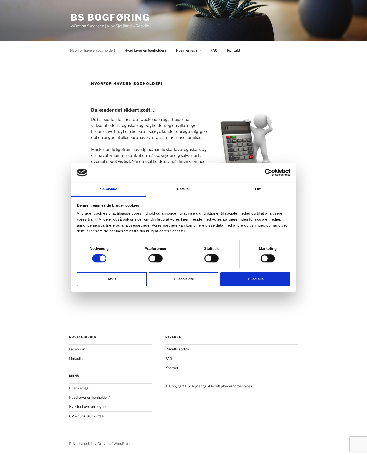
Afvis (111, 279)
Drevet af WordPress (114, 443)
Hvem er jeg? (186, 50)
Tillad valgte (183, 279)
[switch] (155, 258)
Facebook (77, 349)
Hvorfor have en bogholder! (92, 50)
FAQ (214, 50)
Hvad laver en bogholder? (145, 50)
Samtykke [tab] (108, 189)
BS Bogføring (110, 17)
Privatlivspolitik (177, 349)
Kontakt (233, 50)
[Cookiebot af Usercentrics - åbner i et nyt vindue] (268, 172)
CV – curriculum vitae (86, 416)
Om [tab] (258, 189)
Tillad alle (255, 279)
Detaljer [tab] (183, 189)
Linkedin (76, 358)
